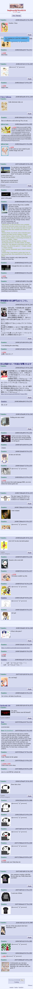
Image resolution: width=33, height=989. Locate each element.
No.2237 (29, 571)
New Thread (16, 15)
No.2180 (29, 960)
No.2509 (29, 38)
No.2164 (29, 722)
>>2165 (3, 755)
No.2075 (30, 705)
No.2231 (29, 263)
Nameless (4, 401)
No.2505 (29, 124)
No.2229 (29, 201)
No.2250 (29, 651)
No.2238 (29, 584)
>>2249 (3, 654)
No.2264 (30, 304)
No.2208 (29, 769)
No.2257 (29, 521)
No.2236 (29, 557)
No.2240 (30, 414)
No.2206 (29, 843)
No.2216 (29, 693)
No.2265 (29, 342)
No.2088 (29, 800)
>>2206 (3, 860)
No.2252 (29, 451)
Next (22, 980)
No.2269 (30, 64)
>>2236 (13, 574)
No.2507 (29, 82)
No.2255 (30, 493)
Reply (30, 35)
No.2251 (29, 610)
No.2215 (30, 674)
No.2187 (30, 871)
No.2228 (29, 190)
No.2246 (29, 444)
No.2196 (29, 829)
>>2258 (13, 127)
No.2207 (29, 857)
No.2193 (29, 890)
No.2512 (29, 50)
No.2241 (29, 598)
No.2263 (30, 368)
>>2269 (3, 86)
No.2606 (29, 659)
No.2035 (30, 781)
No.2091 (29, 953)
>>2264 (3, 352)
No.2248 (30, 628)
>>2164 (3, 763)
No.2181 (30, 164)
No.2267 (29, 349)
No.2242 (29, 433)
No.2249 (29, 644)
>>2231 (3, 276)
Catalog (16, 982)
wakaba (11, 987)
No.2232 (29, 273)
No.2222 (30, 538)
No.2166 (29, 752)
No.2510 (29, 401)
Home (30, 985)
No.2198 (29, 904)
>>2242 (3, 480)
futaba (16, 987)
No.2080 (30, 922)
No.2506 (29, 144)
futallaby (21, 987)
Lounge (18, 12)
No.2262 (29, 117)
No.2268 (29, 281)
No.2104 (29, 814)
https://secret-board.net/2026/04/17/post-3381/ (14, 394)
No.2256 (29, 507)
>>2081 (3, 956)
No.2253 (29, 465)
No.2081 (29, 941)
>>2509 (3, 53)
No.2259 (29, 477)
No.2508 (30, 20)
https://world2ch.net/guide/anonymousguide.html (15, 648)
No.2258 (30, 97)
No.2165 (29, 730)
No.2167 (29, 760)
